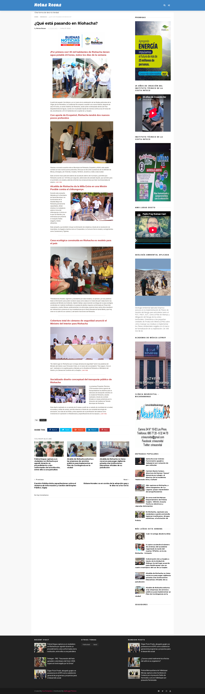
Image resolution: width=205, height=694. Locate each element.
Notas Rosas (47, 5)
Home (36, 17)
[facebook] (158, 691)
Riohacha (43, 17)
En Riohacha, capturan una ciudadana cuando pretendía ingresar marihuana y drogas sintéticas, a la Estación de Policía (152, 516)
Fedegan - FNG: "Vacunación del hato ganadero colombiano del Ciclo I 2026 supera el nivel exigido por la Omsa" (61, 661)
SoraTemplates (47, 691)
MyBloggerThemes (70, 691)
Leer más (59, 182)
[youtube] (170, 691)
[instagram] (166, 691)
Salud (95, 645)
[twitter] (162, 691)
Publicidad (86, 645)
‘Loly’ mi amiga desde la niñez (158, 534)
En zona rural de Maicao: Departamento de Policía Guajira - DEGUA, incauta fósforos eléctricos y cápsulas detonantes (151, 502)
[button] (98, 93)
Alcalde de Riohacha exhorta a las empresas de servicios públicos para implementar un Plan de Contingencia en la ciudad (80, 463)
